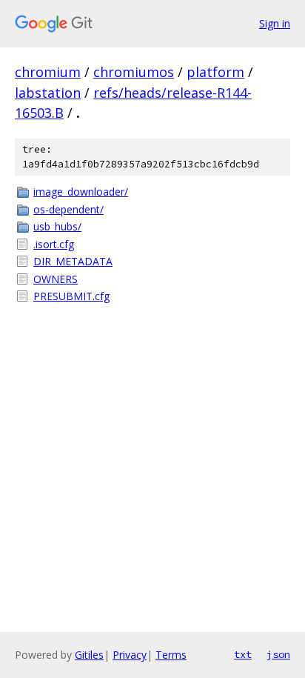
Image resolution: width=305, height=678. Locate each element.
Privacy (130, 655)
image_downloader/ (80, 192)
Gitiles (89, 655)
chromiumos (133, 72)
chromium (48, 72)
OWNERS (55, 279)
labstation (48, 93)
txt (243, 654)
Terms (171, 655)
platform (215, 72)
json (278, 654)
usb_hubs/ (57, 226)
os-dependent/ (68, 209)
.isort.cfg (53, 244)
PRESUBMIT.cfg (71, 296)
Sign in (274, 23)
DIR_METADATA (73, 261)
